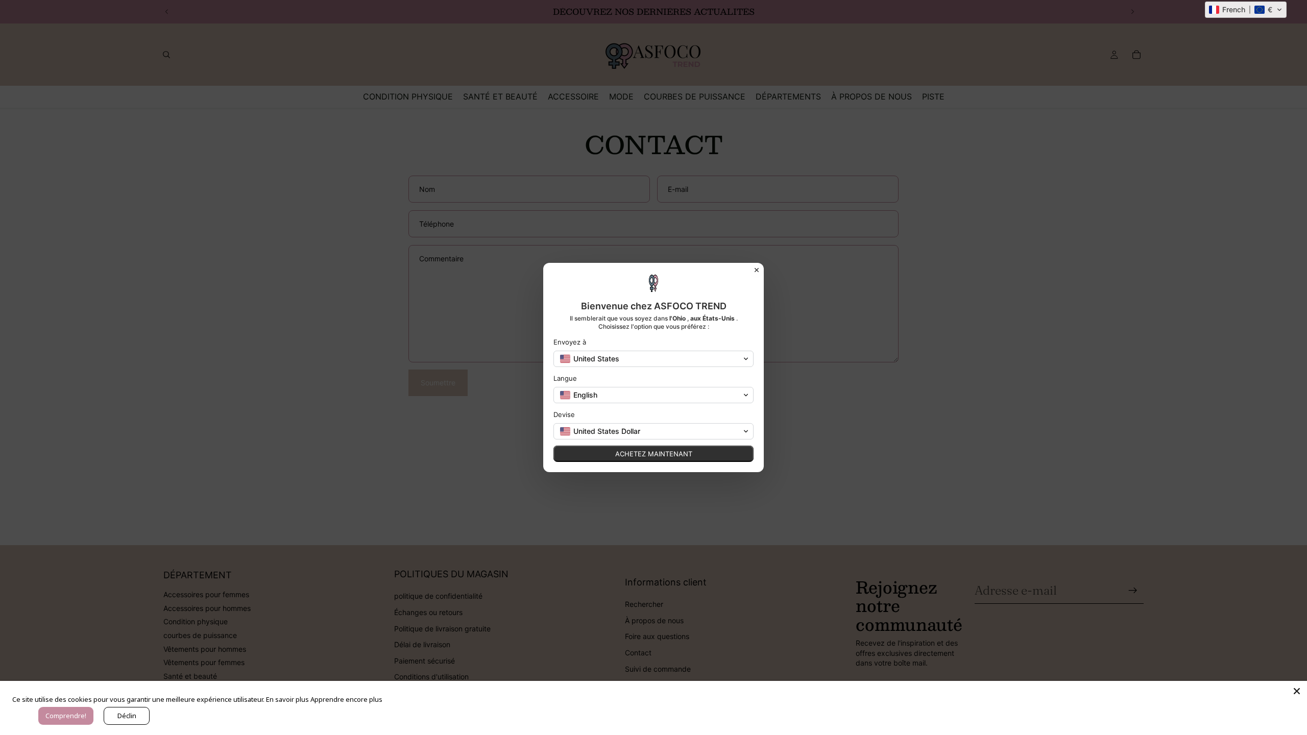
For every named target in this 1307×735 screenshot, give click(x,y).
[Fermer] (1297, 691)
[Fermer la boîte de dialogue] (757, 270)
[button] (1246, 10)
